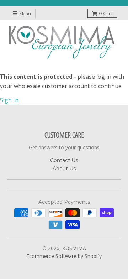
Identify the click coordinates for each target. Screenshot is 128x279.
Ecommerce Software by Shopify (64, 256)
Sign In (9, 100)
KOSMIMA (74, 248)
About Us (64, 168)
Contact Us (64, 160)
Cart (105, 13)
